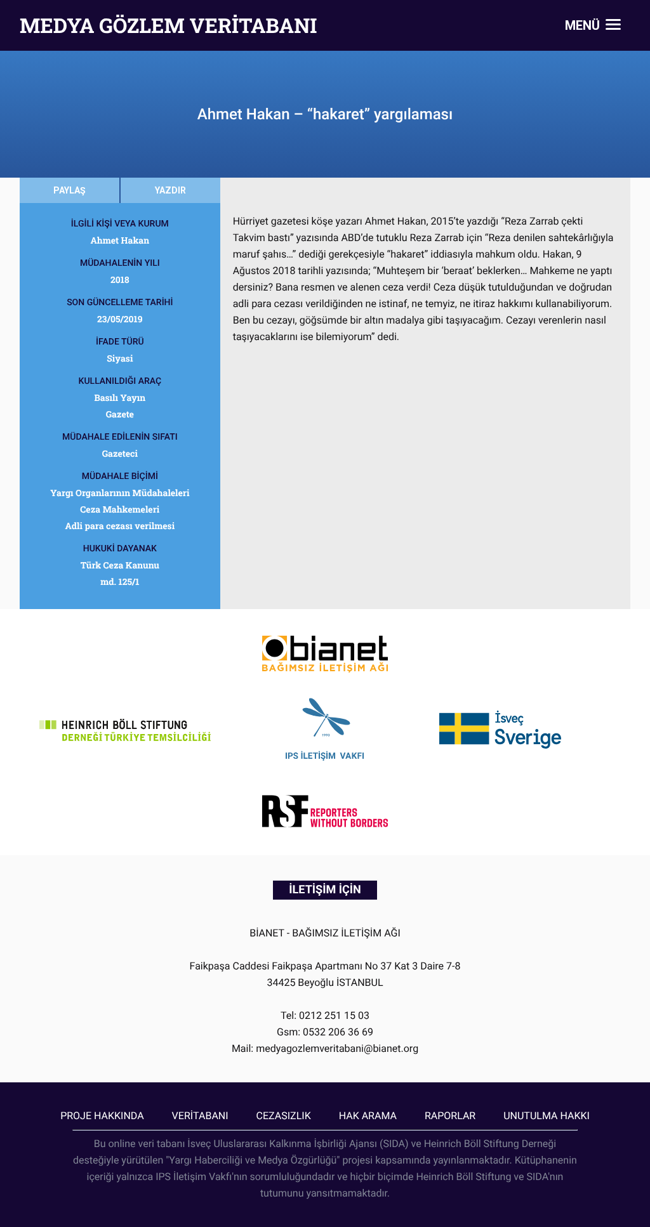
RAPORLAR (450, 1116)
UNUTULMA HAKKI (546, 1116)
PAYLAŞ (69, 190)
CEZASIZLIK (283, 1116)
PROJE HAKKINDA (101, 1116)
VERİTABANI (200, 1116)
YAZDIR (170, 190)
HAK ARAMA (368, 1116)
